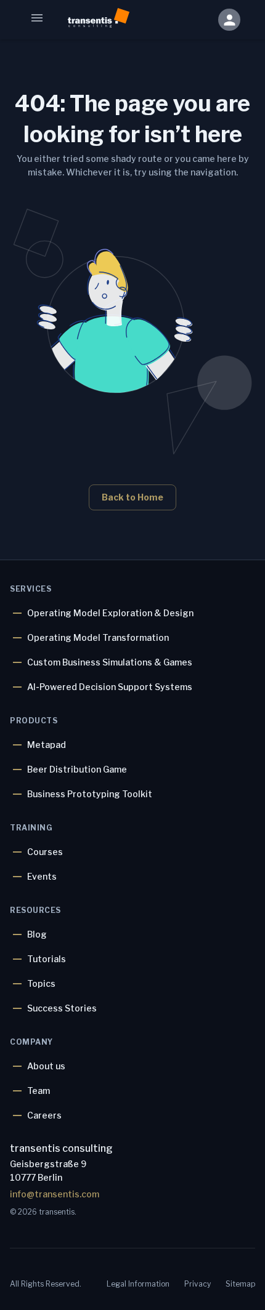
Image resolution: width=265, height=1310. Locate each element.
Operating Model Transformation (98, 637)
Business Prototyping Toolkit (89, 794)
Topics (41, 983)
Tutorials (46, 959)
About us (46, 1066)
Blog (37, 934)
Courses (45, 851)
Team (38, 1090)
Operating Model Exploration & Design (110, 613)
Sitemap (240, 1283)
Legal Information (138, 1283)
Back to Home (132, 497)
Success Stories (62, 1008)
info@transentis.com (54, 1194)
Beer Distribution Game (77, 769)
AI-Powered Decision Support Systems (109, 686)
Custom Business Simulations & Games (109, 662)
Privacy (197, 1283)
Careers (44, 1115)
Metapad (46, 744)
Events (42, 876)
